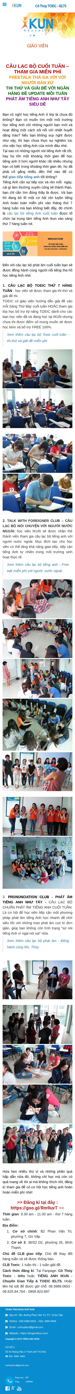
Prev (4, 25)
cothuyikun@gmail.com (17, 1365)
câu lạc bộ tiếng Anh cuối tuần (32, 213)
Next (70, 25)
